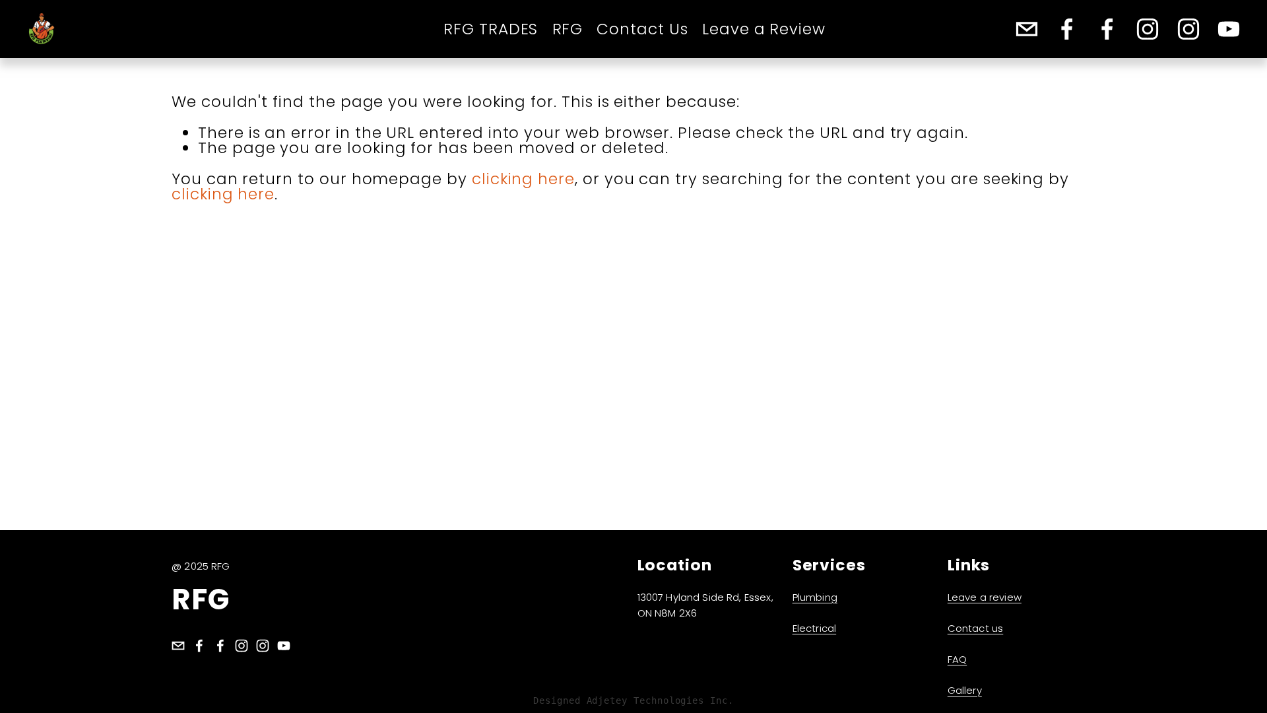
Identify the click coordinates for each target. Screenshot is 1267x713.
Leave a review (985, 597)
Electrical (815, 628)
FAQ (957, 659)
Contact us (976, 628)
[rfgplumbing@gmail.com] (1027, 29)
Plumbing (815, 597)
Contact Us (642, 29)
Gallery (965, 690)
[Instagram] (1147, 29)
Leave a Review (764, 29)
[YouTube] (1229, 29)
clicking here (523, 178)
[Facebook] (1067, 29)
